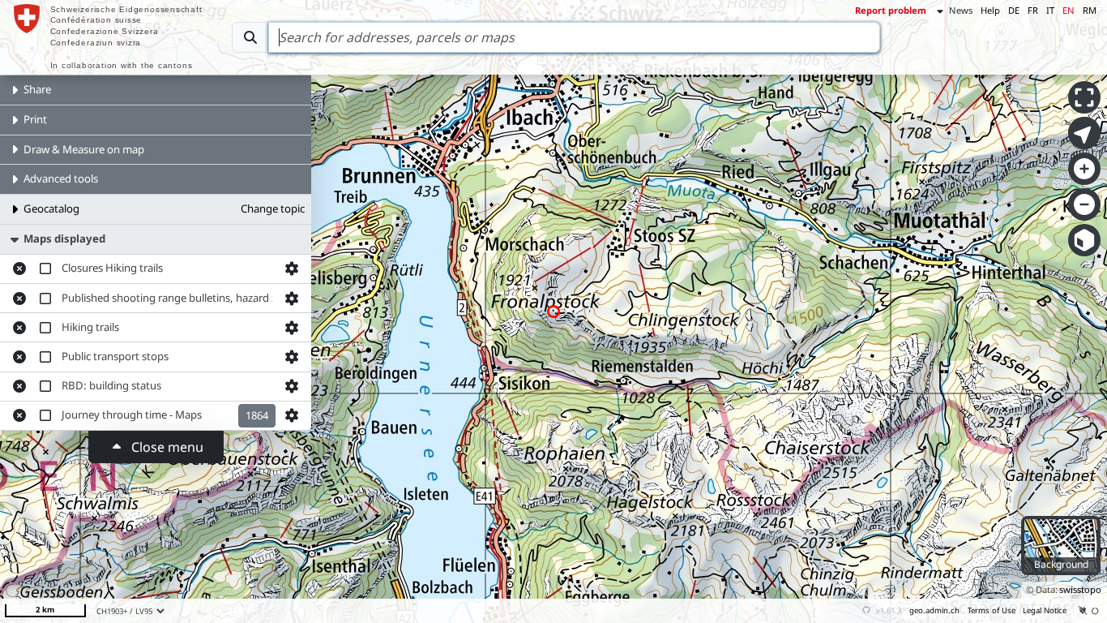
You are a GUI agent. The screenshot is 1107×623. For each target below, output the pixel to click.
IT (1050, 10)
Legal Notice (1044, 610)
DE (1013, 10)
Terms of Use (991, 610)
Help (990, 10)
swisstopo (1080, 589)
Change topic (273, 208)
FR (1033, 10)
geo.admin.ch (934, 610)
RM (1089, 10)
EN (1068, 10)
